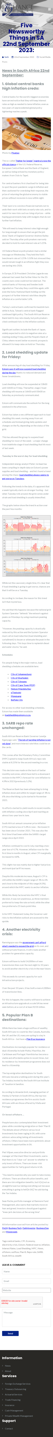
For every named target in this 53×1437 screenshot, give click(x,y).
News (40, 1248)
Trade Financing (12, 1399)
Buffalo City (17, 699)
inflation (46, 1244)
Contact (9, 1428)
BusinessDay (42, 1228)
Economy (30, 1241)
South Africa (8, 1255)
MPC (34, 1248)
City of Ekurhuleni (20, 677)
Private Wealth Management (19, 1415)
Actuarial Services (13, 1394)
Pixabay (15, 152)
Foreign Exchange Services (18, 1383)
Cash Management (14, 1410)
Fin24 (5, 1228)
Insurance (9, 1405)
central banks (13, 1241)
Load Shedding (24, 1248)
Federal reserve (33, 1244)
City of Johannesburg (21, 674)
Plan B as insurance (35, 1039)
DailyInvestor (28, 1228)
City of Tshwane (19, 681)
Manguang (16, 696)
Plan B (23, 1252)
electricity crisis (10, 1244)
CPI (23, 1241)
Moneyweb (11, 1231)
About (8, 1371)
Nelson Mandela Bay (21, 688)
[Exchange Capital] (17, 9)
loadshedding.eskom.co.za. (18, 715)
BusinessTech (15, 1228)
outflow (15, 1252)
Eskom (21, 1244)
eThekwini (16, 692)
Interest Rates (9, 1248)
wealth (18, 1255)
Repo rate (31, 1252)
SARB (40, 1252)
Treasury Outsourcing (15, 1389)
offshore (6, 1252)
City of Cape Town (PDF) (23, 685)
